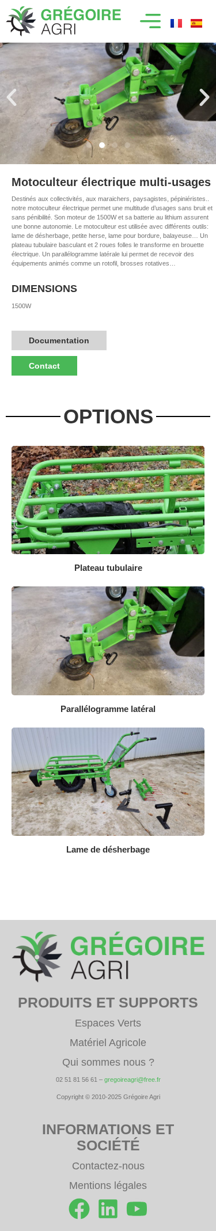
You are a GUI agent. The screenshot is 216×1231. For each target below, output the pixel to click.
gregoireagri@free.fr (132, 1079)
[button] (150, 21)
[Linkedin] (108, 1208)
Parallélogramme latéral (108, 709)
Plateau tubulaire (108, 568)
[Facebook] (79, 1208)
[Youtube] (136, 1208)
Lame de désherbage (108, 849)
